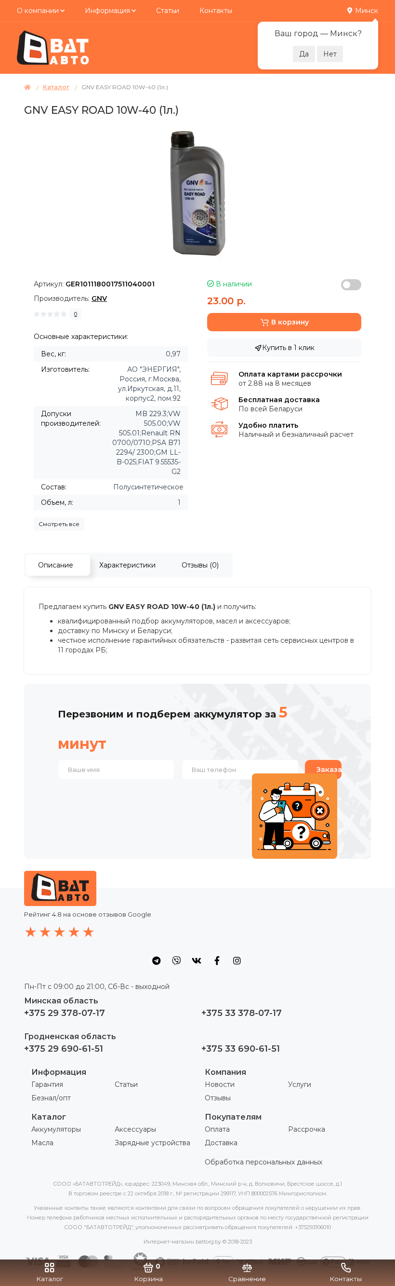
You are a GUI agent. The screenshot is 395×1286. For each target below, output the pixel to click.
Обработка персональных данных (263, 1162)
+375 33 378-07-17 (241, 1013)
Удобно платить (268, 425)
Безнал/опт (51, 1098)
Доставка (221, 1142)
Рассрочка (306, 1129)
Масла (42, 1142)
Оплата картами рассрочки (290, 374)
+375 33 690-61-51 (240, 1048)
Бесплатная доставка (279, 399)
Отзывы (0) (200, 565)
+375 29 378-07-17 (64, 1013)
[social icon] (156, 960)
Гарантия (47, 1084)
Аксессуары (135, 1129)
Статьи (167, 10)
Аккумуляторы (56, 1129)
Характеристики (127, 565)
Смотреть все (59, 524)
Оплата (217, 1129)
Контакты (215, 10)
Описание (55, 565)
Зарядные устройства (152, 1142)
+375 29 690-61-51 (63, 1048)
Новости (220, 1084)
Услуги (299, 1084)
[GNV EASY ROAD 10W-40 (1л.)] (197, 191)
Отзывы (218, 1098)
